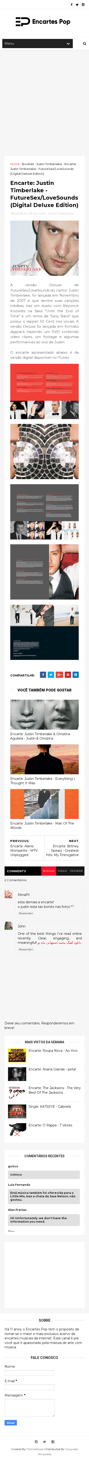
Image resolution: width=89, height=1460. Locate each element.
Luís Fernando (19, 1184)
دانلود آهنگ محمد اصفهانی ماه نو (59, 943)
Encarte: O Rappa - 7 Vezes (50, 1125)
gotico (13, 1166)
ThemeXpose (34, 1449)
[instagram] (83, 4)
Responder (26, 913)
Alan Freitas (17, 1210)
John (22, 926)
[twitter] (77, 4)
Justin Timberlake (49, 164)
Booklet (28, 164)
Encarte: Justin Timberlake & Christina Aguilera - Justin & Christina (40, 736)
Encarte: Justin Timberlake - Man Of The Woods (42, 825)
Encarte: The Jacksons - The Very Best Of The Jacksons (55, 1090)
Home (15, 164)
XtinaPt (24, 895)
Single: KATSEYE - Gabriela (50, 1106)
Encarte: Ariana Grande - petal (52, 1069)
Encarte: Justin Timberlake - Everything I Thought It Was (42, 781)
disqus (62, 870)
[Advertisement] (44, 103)
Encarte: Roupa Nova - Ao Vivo (53, 1051)
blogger (49, 870)
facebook (76, 870)
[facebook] (71, 4)
